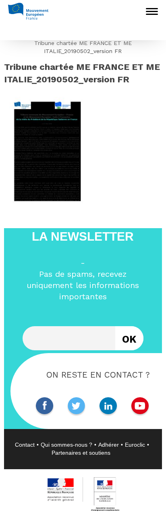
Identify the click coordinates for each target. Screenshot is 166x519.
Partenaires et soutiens (81, 453)
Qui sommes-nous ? (66, 444)
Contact (25, 444)
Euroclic (135, 444)
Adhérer (108, 444)
